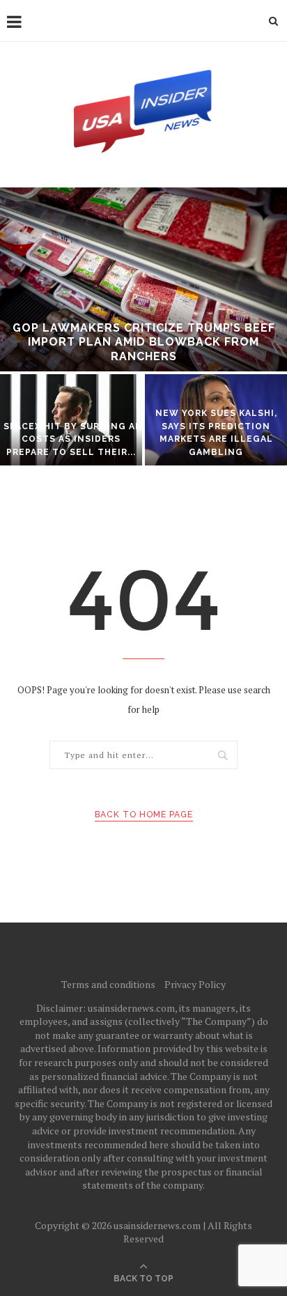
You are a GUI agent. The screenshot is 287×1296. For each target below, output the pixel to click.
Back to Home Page (144, 814)
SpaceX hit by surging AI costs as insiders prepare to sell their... (71, 439)
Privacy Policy (195, 984)
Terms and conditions (108, 984)
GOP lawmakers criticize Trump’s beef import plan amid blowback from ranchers (144, 342)
